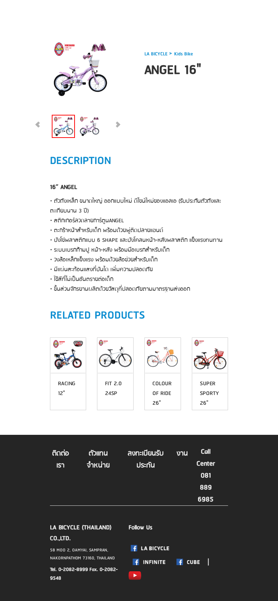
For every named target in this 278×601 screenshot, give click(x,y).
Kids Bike (183, 54)
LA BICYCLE (156, 54)
